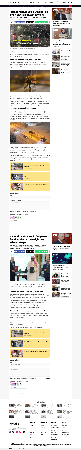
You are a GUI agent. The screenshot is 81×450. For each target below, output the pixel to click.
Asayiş (31, 429)
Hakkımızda (64, 425)
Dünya (31, 434)
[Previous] (69, 6)
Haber (31, 427)
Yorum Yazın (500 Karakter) (16, 200)
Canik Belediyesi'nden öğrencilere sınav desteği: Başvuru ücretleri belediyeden (66, 295)
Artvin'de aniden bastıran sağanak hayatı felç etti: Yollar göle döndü (25, 6)
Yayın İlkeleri (65, 430)
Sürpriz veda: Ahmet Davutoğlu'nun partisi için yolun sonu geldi (60, 267)
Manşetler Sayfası (55, 427)
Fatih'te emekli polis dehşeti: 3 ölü (65, 51)
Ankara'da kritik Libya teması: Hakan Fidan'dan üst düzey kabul (65, 288)
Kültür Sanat (43, 432)
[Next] (71, 6)
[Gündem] (62, 14)
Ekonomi (43, 427)
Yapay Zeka (43, 430)
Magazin (32, 432)
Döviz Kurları (54, 430)
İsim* (11, 195)
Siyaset (16, 233)
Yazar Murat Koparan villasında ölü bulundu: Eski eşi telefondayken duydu (66, 71)
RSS (11, 448)
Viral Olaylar (33, 436)
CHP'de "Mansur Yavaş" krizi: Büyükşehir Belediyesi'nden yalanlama (61, 248)
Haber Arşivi (65, 436)
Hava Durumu (54, 439)
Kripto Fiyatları (54, 434)
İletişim (63, 427)
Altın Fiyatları (54, 432)
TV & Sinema (43, 436)
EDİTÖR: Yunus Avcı (26, 282)
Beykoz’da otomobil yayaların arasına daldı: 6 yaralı (65, 58)
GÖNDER (48, 211)
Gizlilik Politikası (65, 432)
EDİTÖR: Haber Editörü (26, 48)
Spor (31, 430)
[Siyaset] (62, 238)
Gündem (16, 9)
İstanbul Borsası (54, 429)
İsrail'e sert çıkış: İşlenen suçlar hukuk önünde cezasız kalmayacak (61, 23)
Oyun (31, 437)
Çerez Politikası (65, 434)
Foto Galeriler (54, 425)
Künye (63, 429)
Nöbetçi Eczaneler (55, 437)
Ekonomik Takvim (55, 436)
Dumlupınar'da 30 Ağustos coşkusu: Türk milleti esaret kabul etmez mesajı (65, 282)
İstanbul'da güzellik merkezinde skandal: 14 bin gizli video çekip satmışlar (65, 64)
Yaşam (42, 434)
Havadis (11, 9)
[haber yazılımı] (69, 448)
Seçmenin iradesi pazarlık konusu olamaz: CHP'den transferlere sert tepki (65, 275)
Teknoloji (43, 429)
